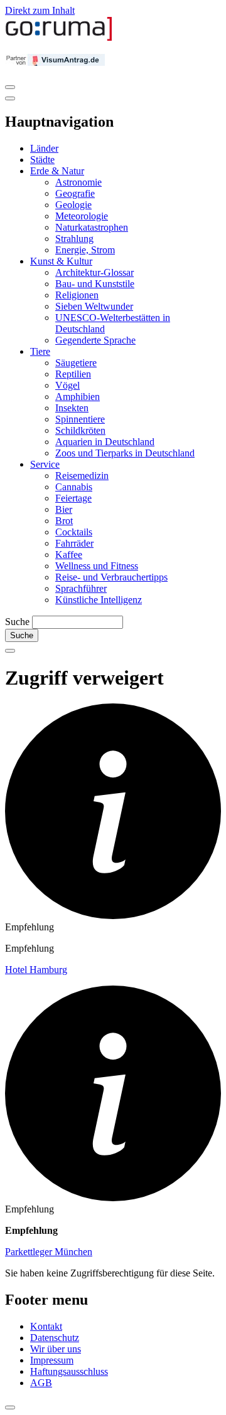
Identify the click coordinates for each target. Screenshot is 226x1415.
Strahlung (74, 238)
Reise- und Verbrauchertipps (111, 577)
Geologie (73, 204)
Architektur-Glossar (94, 272)
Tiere (40, 351)
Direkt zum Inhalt (40, 10)
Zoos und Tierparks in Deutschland (125, 453)
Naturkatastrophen (91, 227)
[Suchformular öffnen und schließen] (10, 651)
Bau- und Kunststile (94, 283)
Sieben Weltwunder (94, 306)
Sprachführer (81, 588)
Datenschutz (54, 1337)
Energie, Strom (85, 250)
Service (45, 464)
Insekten (72, 407)
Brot (64, 520)
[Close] (10, 98)
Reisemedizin (82, 475)
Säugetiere (76, 362)
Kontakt (46, 1326)
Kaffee (68, 554)
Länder (44, 148)
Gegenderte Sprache (95, 340)
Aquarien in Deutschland (104, 441)
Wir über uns (55, 1349)
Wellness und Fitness (96, 565)
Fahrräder (74, 543)
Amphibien (77, 396)
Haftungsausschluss (69, 1371)
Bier (63, 509)
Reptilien (73, 374)
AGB (41, 1382)
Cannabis (73, 486)
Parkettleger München (48, 1251)
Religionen (77, 295)
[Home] (59, 38)
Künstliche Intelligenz (98, 599)
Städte (42, 159)
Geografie (75, 193)
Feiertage (73, 498)
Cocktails (73, 532)
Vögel (67, 385)
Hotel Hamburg (36, 969)
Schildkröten (80, 430)
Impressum (51, 1360)
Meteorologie (81, 216)
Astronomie (78, 182)
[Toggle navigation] (10, 87)
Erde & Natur (57, 171)
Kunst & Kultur (61, 261)
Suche (17, 621)
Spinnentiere (80, 419)
